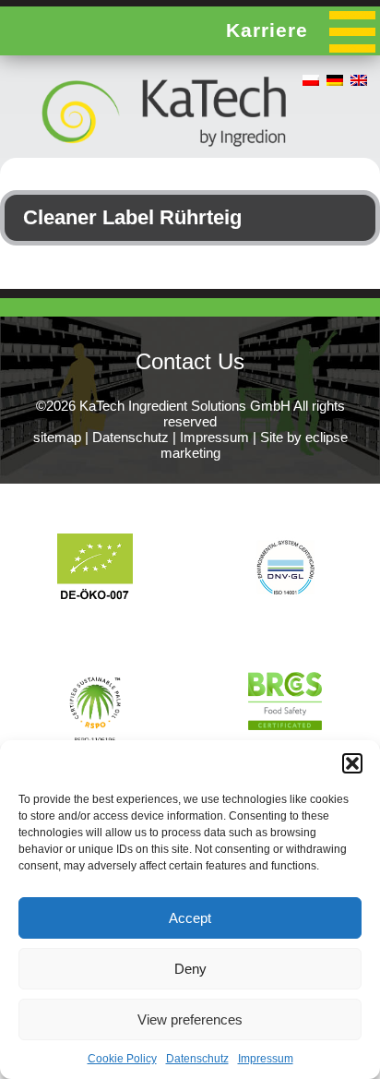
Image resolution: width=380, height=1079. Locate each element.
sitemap (57, 437)
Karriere (267, 30)
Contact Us (190, 361)
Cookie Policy (122, 1058)
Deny (190, 969)
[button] (352, 763)
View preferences (190, 1019)
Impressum (265, 1058)
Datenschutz (197, 1058)
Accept (190, 918)
